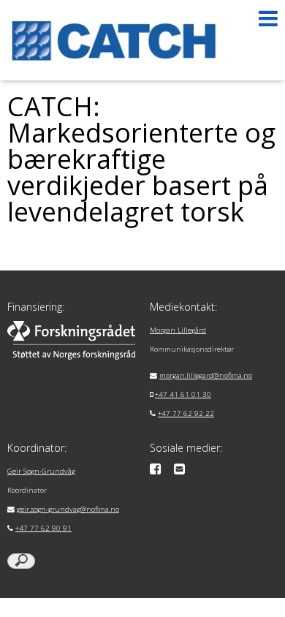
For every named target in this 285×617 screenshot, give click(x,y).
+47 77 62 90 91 (43, 528)
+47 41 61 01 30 (183, 394)
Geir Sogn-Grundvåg (41, 471)
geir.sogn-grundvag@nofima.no (68, 509)
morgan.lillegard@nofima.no (205, 375)
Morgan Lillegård (178, 330)
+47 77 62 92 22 (186, 413)
